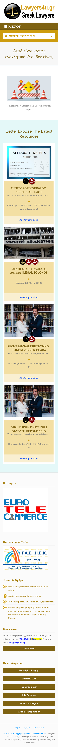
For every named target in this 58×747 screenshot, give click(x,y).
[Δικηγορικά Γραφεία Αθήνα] (28, 261)
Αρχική (17, 728)
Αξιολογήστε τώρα (28, 220)
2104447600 (30, 639)
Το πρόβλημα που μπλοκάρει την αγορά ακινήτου (31, 602)
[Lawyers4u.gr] (29, 11)
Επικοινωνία (39, 728)
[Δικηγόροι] (32, 181)
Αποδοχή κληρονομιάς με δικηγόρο (24, 596)
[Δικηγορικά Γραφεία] (25, 181)
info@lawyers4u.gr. (18, 642)
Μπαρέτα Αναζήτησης (22, 36)
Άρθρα (27, 728)
